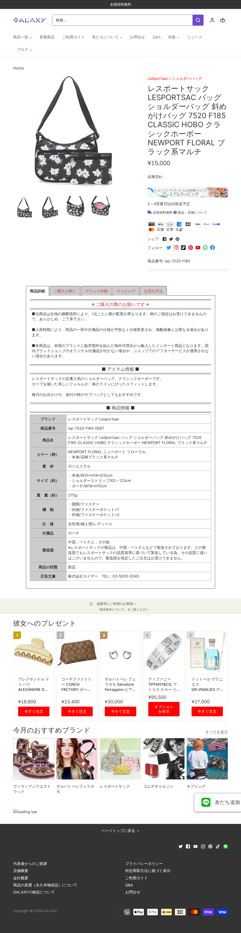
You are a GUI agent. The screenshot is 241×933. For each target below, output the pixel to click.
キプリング (196, 786)
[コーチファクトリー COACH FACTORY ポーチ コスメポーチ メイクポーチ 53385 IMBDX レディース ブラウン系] (77, 652)
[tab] (37, 291)
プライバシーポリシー (144, 863)
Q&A (129, 885)
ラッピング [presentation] (125, 291)
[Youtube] (195, 846)
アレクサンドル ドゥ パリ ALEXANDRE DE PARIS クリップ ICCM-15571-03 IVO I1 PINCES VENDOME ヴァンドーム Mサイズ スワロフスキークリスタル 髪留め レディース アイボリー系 (33, 684)
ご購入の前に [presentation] (65, 291)
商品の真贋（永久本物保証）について (45, 885)
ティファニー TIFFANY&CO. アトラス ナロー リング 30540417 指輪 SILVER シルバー (164, 684)
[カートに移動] (222, 20)
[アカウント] (212, 20)
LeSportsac (158, 78)
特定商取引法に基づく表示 (147, 870)
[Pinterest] (210, 846)
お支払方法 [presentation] (153, 291)
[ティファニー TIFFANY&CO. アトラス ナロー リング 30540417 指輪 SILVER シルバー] (164, 652)
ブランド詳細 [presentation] (96, 291)
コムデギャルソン (158, 786)
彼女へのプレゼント (44, 623)
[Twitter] (181, 846)
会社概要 (20, 878)
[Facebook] (188, 846)
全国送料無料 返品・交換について (179, 212)
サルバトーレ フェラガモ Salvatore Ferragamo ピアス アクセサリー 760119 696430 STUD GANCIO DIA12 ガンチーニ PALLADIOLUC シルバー (120, 684)
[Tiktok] (218, 846)
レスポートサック (115, 786)
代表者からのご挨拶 (30, 863)
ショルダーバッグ (187, 78)
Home (18, 68)
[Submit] (198, 20)
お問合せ (132, 892)
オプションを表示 (163, 708)
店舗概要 (20, 870)
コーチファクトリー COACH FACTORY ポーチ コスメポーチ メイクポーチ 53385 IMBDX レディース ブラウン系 (76, 684)
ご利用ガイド (136, 878)
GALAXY (50, 911)
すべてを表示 (216, 731)
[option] (24, 207)
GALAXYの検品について (34, 892)
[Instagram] (203, 846)
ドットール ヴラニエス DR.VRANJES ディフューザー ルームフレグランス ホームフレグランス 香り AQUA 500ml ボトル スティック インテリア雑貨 (207, 684)
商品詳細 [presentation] (37, 291)
